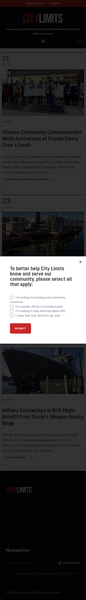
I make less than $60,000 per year (38, 315)
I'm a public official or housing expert (39, 306)
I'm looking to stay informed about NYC (41, 311)
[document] (43, 300)
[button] (80, 261)
